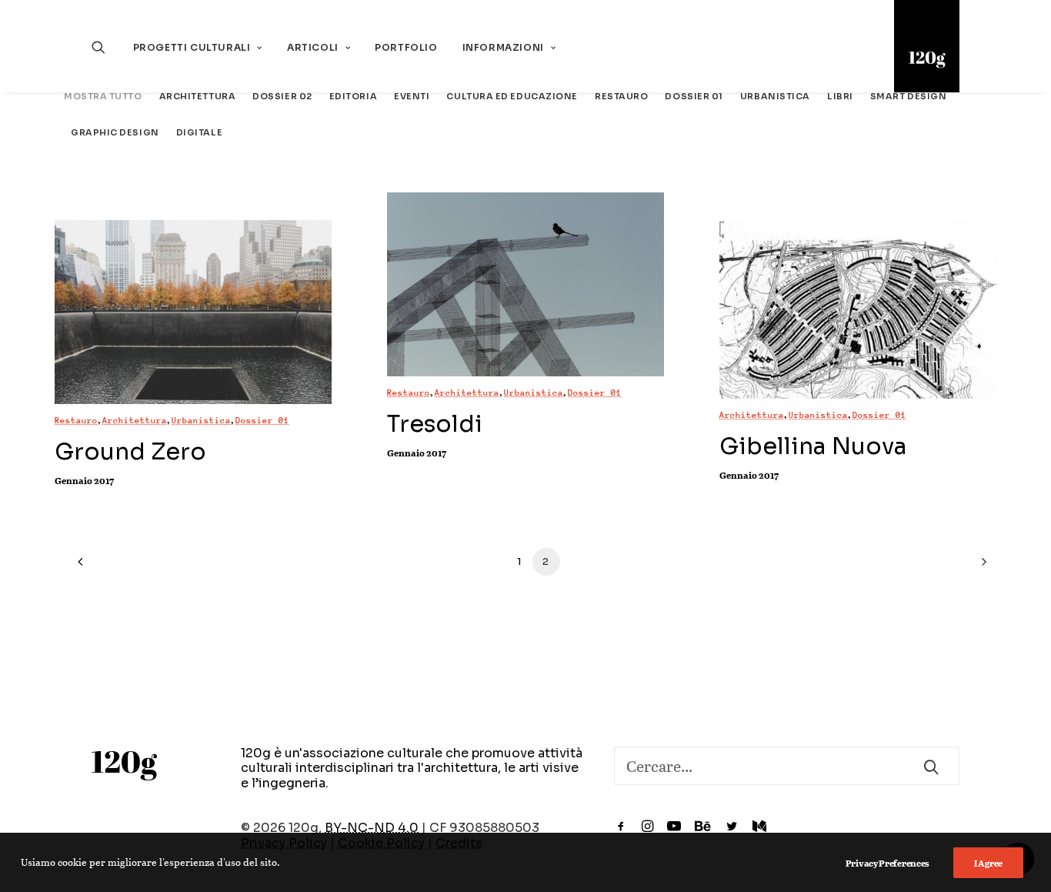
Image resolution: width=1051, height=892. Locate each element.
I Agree (988, 863)
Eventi (411, 96)
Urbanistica (775, 96)
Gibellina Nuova (813, 446)
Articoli (313, 47)
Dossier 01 (694, 96)
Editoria (353, 96)
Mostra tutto (103, 96)
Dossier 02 (282, 96)
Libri (840, 96)
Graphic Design (115, 133)
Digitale (199, 133)
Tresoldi (434, 424)
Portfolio (406, 47)
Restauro (621, 96)
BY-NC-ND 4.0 (372, 828)
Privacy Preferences (887, 863)
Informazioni (503, 47)
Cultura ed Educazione (512, 96)
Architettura (197, 96)
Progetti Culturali (192, 47)
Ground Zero (130, 451)
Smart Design (908, 96)
